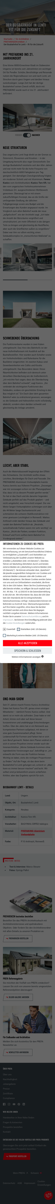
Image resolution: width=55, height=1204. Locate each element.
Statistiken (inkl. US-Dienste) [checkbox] (33, 629)
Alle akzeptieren (27, 643)
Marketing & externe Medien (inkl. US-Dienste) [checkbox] (27, 635)
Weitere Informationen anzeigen (26, 657)
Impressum (8, 620)
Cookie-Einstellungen (15, 623)
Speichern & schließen (27, 651)
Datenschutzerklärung (32, 616)
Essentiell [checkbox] (11, 629)
